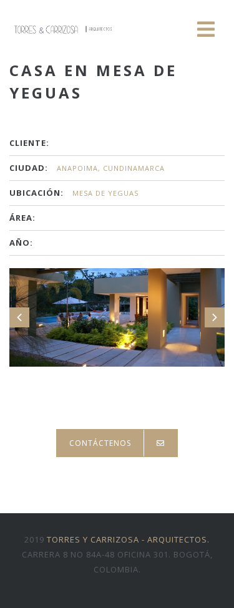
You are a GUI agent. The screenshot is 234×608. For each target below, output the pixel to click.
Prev (19, 317)
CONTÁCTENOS (100, 443)
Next (215, 317)
